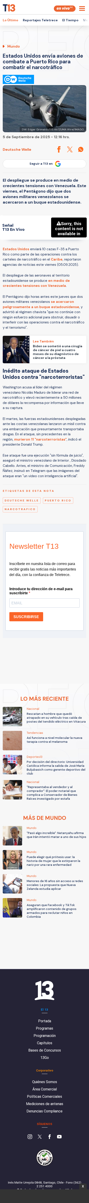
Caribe (57, 259)
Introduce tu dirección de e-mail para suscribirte (41, 591)
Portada (44, 1021)
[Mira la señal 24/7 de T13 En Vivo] (65, 8)
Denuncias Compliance (44, 1111)
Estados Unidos (16, 249)
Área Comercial (44, 1089)
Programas (44, 1028)
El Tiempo (70, 20)
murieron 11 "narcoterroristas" (40, 439)
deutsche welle (22, 500)
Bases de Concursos (44, 1050)
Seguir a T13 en (41, 164)
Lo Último (10, 20)
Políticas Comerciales (44, 1096)
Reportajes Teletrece (40, 20)
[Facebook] (49, 1137)
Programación (45, 1035)
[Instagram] (29, 1137)
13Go (44, 1057)
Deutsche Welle (17, 149)
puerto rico (58, 500)
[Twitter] (39, 1137)
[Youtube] (59, 1137)
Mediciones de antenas (44, 1104)
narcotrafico (20, 509)
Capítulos (44, 1043)
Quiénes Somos (44, 1082)
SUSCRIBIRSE (26, 617)
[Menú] (82, 8)
